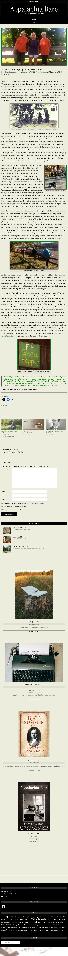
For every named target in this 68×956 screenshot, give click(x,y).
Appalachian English (30, 917)
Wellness (51, 72)
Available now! (34, 760)
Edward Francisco (42, 922)
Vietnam (47, 930)
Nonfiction (43, 72)
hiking (36, 925)
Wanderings (33, 548)
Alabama (3, 916)
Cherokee (59, 917)
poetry (59, 927)
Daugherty (17, 919)
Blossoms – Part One (16, 452)
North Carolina (21, 927)
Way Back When (40, 548)
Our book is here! (34, 833)
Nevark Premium (31, 950)
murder (13, 927)
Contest (5, 919)
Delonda (27, 919)
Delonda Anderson (40, 919)
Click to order (34, 845)
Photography (28, 548)
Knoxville (5, 927)
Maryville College (20, 219)
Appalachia (11, 916)
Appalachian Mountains (42, 917)
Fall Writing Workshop (34, 684)
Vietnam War (53, 930)
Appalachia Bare (21, 917)
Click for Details (34, 631)
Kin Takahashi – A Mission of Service (55, 431)
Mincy (10, 927)
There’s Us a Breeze (19, 527)
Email (3, 495)
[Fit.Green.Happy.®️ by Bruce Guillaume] (11, 424)
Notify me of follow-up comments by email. (15, 506)
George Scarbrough (55, 922)
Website (3, 499)
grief (33, 925)
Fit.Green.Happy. (9, 336)
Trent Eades (42, 930)
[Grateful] (33, 424)
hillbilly (39, 925)
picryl (54, 129)
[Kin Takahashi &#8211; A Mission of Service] (56, 424)
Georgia (61, 922)
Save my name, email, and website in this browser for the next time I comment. (24, 503)
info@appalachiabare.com (11, 897)
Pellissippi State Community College (38, 927)
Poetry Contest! (34, 622)
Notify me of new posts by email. (12, 510)
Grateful (25, 431)
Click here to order (34, 770)
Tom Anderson (32, 930)
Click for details (34, 699)
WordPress (46, 950)
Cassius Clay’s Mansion (20, 546)
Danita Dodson (11, 919)
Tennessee (11, 930)
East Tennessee (19, 922)
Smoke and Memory (19, 537)
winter (2, 932)
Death (22, 919)
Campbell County (53, 917)
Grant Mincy (5, 925)
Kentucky (56, 925)
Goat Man (15, 449)
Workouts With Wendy (48, 385)
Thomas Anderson (22, 930)
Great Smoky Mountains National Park (20, 925)
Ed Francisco (29, 922)
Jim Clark (49, 925)
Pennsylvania (54, 927)
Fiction (26, 538)
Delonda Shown (57, 919)
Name (3, 491)
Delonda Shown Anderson (8, 922)
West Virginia (60, 930)
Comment (4, 470)
